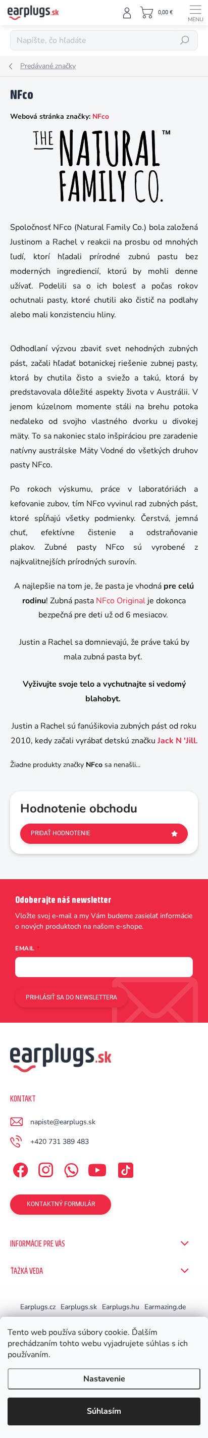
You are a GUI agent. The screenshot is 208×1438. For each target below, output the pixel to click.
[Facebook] (19, 1168)
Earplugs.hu (120, 1307)
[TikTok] (124, 1168)
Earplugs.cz (38, 1307)
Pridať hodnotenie (60, 833)
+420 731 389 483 (59, 1141)
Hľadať (185, 40)
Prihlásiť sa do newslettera (71, 997)
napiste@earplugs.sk (62, 1122)
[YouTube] (97, 1168)
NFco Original (121, 600)
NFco (100, 116)
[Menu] (195, 12)
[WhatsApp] (69, 1168)
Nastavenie (104, 1378)
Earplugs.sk (79, 1307)
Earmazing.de (165, 1307)
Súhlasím (104, 1411)
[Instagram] (44, 1168)
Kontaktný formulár (61, 1204)
